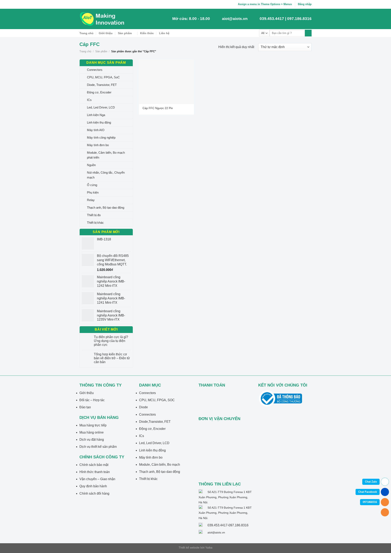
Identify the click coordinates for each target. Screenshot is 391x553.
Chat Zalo (371, 481)
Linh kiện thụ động (99, 122)
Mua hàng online (91, 432)
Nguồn (91, 165)
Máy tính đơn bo (98, 145)
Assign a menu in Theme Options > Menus (265, 4)
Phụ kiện (93, 192)
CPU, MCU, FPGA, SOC (157, 400)
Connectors (94, 69)
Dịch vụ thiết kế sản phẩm (98, 446)
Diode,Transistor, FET (155, 421)
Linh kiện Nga (96, 115)
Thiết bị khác (95, 222)
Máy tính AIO (95, 130)
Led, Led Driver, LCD (101, 107)
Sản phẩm (125, 33)
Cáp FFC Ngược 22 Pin (158, 108)
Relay (91, 200)
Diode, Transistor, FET (102, 85)
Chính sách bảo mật (93, 464)
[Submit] (308, 33)
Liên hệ (164, 33)
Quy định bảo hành (93, 486)
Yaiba (208, 547)
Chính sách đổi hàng (94, 493)
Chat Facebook (367, 491)
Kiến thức (147, 33)
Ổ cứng (92, 185)
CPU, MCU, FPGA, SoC (103, 77)
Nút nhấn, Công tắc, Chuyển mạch (106, 175)
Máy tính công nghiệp (101, 137)
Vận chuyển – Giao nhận (97, 479)
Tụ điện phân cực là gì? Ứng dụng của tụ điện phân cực (111, 340)
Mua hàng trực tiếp (93, 425)
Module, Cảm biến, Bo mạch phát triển (106, 155)
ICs (89, 100)
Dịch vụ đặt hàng (91, 439)
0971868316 (370, 502)
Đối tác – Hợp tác (92, 400)
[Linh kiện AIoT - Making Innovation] (102, 19)
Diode (143, 407)
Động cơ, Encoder (99, 92)
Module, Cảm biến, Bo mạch (159, 464)
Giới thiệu (106, 33)
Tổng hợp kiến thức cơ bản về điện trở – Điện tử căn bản (112, 358)
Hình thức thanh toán (94, 472)
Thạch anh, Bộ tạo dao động (105, 207)
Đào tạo (85, 407)
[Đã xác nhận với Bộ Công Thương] (280, 398)
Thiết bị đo (94, 215)
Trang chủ (86, 33)
